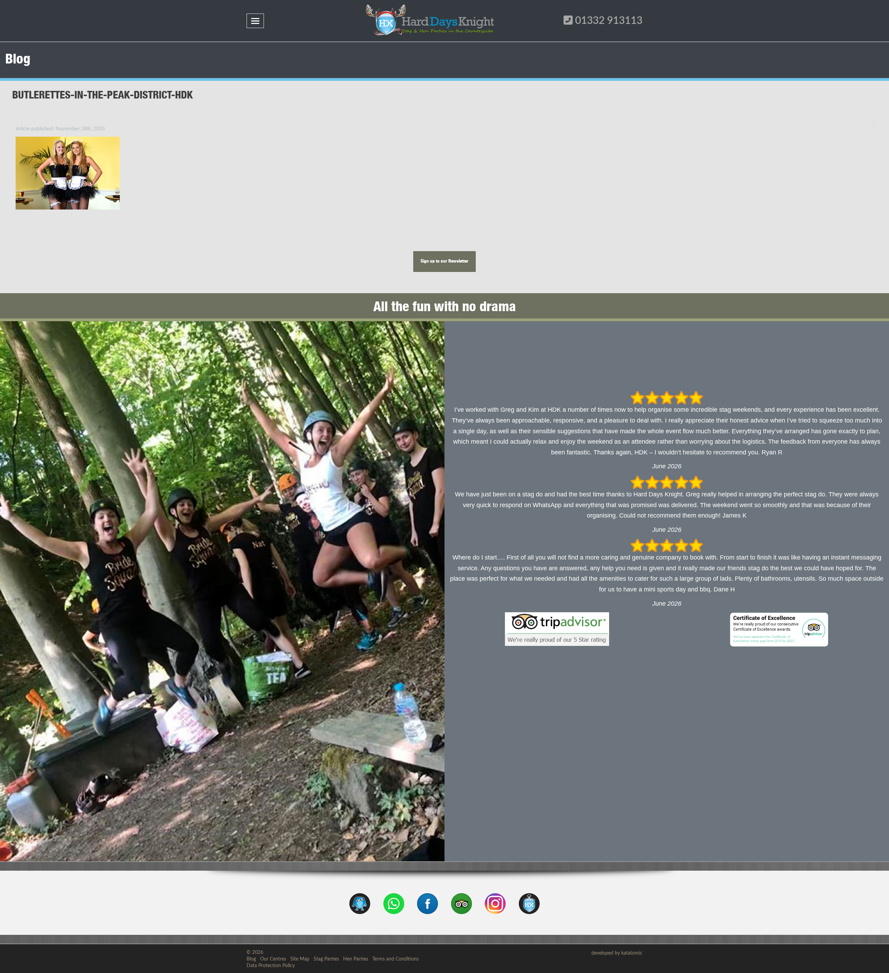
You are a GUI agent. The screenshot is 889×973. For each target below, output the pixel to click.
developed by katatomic (616, 953)
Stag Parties (326, 959)
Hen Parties (355, 959)
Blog (251, 959)
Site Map (299, 959)
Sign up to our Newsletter (444, 261)
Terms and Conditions (395, 959)
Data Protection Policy (271, 965)
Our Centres (273, 959)
